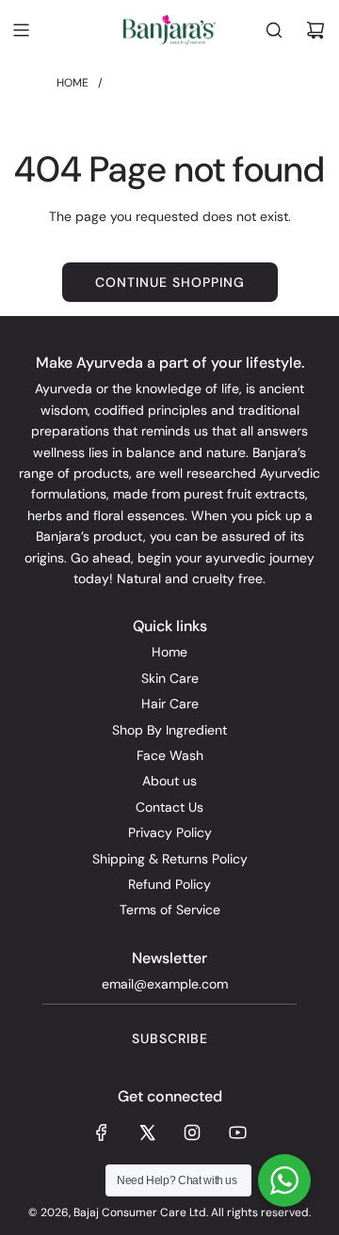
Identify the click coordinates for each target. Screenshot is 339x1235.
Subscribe (170, 1038)
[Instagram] (192, 1132)
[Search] (274, 30)
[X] (147, 1132)
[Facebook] (101, 1132)
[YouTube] (237, 1132)
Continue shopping (170, 282)
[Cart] (315, 30)
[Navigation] (20, 30)
